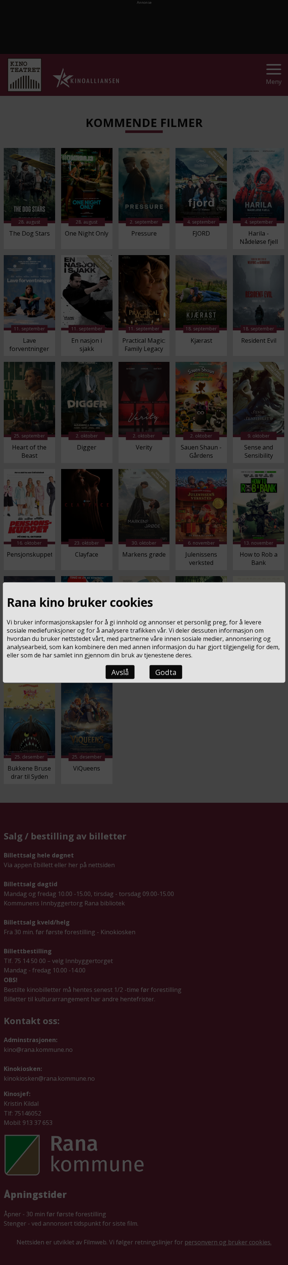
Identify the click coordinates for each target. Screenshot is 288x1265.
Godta (166, 672)
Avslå (120, 672)
